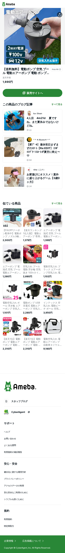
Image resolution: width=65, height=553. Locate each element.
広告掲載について (31, 540)
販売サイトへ (35, 93)
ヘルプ (7, 431)
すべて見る (57, 104)
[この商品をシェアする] (59, 14)
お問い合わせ (10, 438)
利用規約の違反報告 (13, 452)
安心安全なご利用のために (16, 492)
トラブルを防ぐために (14, 499)
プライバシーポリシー (14, 479)
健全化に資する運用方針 (15, 472)
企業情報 (8, 540)
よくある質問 (10, 445)
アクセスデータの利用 (14, 485)
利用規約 (8, 519)
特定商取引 (9, 526)
